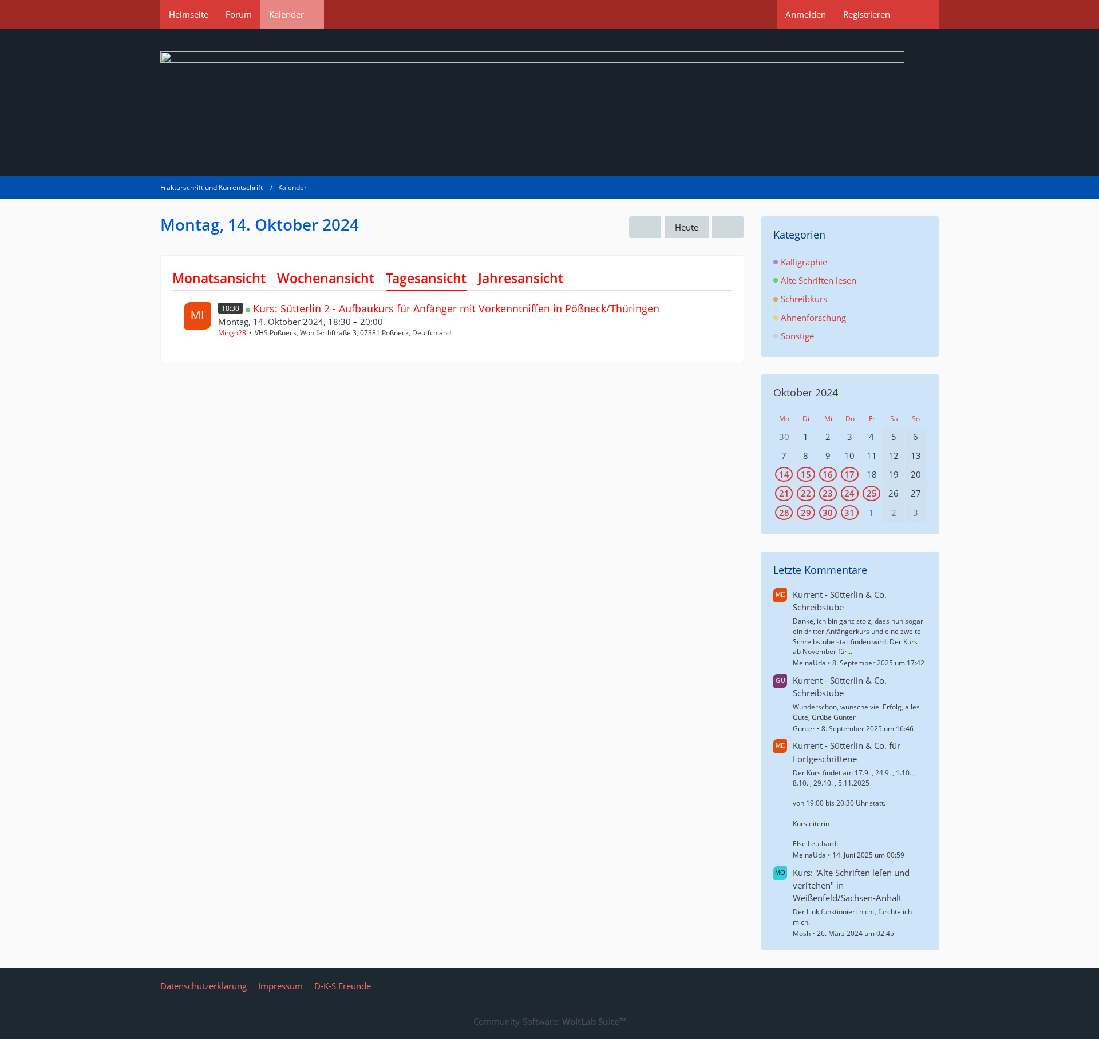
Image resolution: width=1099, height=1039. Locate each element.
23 (828, 493)
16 (828, 474)
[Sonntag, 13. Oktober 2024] (645, 227)
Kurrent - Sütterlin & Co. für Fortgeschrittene (846, 752)
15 (806, 474)
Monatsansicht (219, 278)
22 (806, 493)
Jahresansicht (520, 278)
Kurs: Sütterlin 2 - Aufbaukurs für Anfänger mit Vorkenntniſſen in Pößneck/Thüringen (456, 308)
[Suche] (919, 14)
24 (849, 493)
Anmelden (805, 14)
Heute (686, 227)
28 (784, 512)
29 (806, 512)
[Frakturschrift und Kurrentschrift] (549, 102)
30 (828, 512)
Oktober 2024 (805, 392)
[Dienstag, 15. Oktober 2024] (728, 227)
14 (784, 474)
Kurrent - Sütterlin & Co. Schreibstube (840, 601)
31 (849, 512)
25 (872, 493)
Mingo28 (232, 333)
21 (784, 493)
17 (849, 474)
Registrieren (866, 14)
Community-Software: (549, 1021)
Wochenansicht (325, 278)
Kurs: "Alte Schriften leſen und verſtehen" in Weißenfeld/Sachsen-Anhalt (851, 885)
